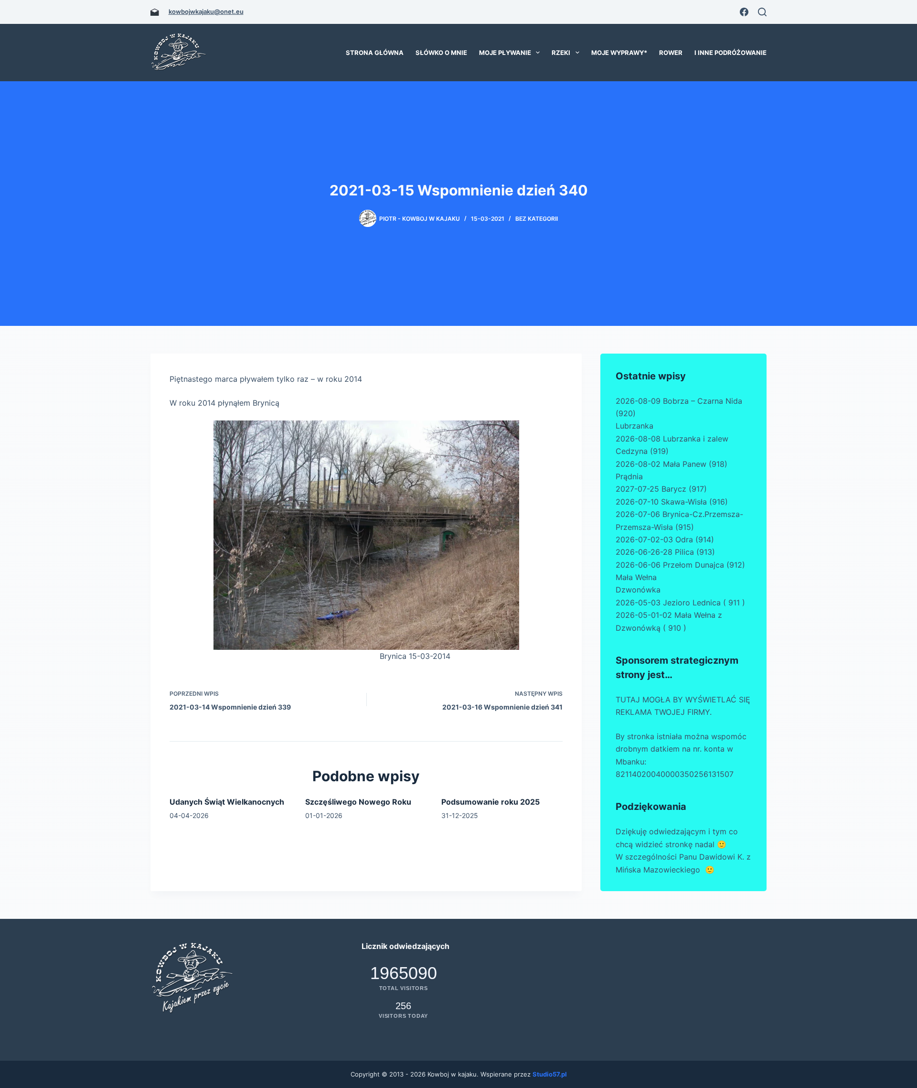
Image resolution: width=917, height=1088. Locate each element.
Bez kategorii (536, 218)
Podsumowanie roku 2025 (490, 802)
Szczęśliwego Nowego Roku (358, 802)
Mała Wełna (636, 577)
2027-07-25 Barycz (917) (661, 489)
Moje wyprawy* (619, 52)
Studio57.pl (550, 1074)
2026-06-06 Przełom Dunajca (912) (680, 565)
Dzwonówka (638, 589)
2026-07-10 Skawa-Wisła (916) (672, 501)
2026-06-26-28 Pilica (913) (665, 552)
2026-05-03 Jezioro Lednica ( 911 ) (680, 602)
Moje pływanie (505, 52)
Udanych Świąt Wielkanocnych (227, 802)
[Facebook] (744, 12)
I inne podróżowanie (730, 52)
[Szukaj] (762, 12)
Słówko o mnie (441, 52)
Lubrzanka (634, 426)
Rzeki (561, 52)
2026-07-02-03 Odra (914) (665, 539)
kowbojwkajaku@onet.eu (206, 11)
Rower (670, 52)
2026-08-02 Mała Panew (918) (671, 464)
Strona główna (375, 52)
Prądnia (629, 476)
